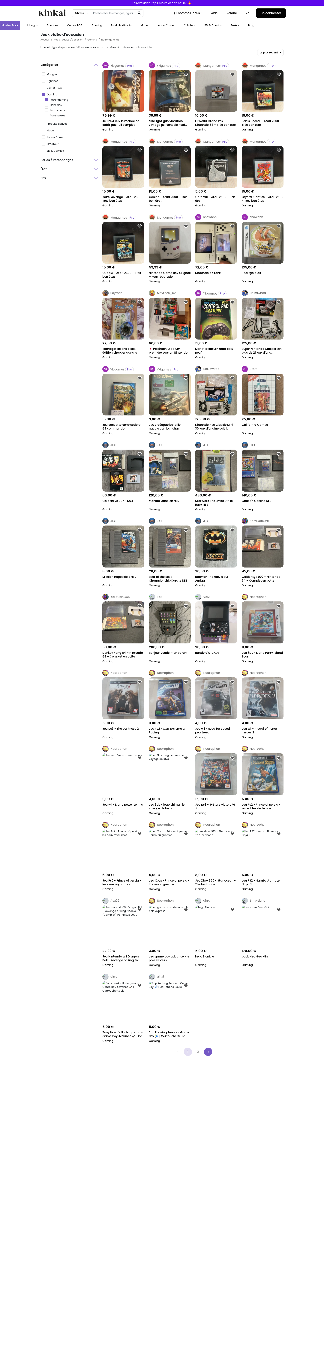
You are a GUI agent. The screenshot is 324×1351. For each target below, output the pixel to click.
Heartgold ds (251, 273)
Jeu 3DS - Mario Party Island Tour (262, 654)
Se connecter (271, 13)
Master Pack (10, 25)
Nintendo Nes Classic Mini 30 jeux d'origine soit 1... (214, 426)
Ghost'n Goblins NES (256, 501)
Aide (214, 13)
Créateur (190, 25)
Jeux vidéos (57, 110)
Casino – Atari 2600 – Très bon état (168, 199)
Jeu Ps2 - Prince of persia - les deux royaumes (121, 882)
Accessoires (57, 115)
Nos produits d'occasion (68, 39)
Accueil (45, 39)
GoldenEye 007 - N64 (117, 501)
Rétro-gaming (110, 39)
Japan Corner (166, 25)
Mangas (32, 25)
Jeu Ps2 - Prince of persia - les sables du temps (261, 806)
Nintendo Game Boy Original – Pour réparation (170, 275)
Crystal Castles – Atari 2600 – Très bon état (262, 199)
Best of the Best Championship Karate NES (168, 579)
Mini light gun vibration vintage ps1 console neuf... (168, 123)
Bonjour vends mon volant (168, 653)
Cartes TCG (74, 25)
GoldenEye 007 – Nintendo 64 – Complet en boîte (261, 579)
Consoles (56, 105)
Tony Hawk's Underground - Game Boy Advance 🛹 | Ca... (123, 1034)
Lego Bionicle (204, 956)
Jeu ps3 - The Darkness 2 (120, 729)
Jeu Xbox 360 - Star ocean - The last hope (215, 882)
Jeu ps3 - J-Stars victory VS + (215, 806)
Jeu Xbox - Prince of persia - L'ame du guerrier (169, 882)
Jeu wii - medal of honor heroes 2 (259, 730)
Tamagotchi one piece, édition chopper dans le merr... (119, 351)
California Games (255, 425)
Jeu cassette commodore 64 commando (121, 426)
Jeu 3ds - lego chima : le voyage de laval (166, 806)
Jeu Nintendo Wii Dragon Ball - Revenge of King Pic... (121, 958)
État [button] (43, 169)
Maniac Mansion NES (164, 501)
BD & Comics (213, 25)
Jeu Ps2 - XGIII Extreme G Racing (167, 730)
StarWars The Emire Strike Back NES (214, 503)
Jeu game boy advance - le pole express (169, 958)
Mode (144, 25)
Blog (251, 25)
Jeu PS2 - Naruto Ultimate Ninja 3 (261, 882)
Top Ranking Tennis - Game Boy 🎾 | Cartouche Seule (169, 1034)
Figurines (52, 25)
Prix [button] (43, 178)
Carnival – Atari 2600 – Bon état (215, 199)
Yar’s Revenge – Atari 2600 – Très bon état (123, 199)
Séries (235, 25)
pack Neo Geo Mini (255, 956)
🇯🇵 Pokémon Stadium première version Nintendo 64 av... (168, 351)
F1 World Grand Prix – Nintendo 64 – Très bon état (215, 123)
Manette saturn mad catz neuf (214, 351)
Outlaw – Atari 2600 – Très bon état (121, 275)
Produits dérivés (121, 25)
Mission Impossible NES (119, 577)
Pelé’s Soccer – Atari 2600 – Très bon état (262, 123)
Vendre (231, 13)
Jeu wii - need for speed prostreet (212, 730)
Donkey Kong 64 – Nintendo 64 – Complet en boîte (122, 654)
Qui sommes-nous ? (187, 13)
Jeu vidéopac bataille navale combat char (165, 426)
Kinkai (52, 13)
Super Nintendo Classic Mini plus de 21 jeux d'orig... (262, 351)
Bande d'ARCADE (207, 653)
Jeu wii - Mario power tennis (122, 805)
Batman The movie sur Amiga (211, 579)
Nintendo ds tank (208, 273)
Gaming (97, 25)
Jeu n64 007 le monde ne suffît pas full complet (120, 123)
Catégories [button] (49, 65)
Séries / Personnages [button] (56, 160)
